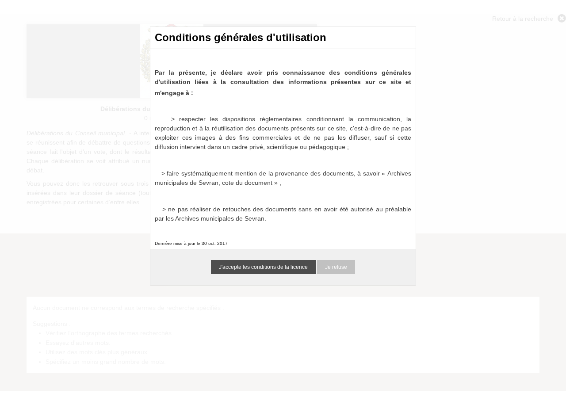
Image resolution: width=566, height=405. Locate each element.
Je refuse (336, 267)
